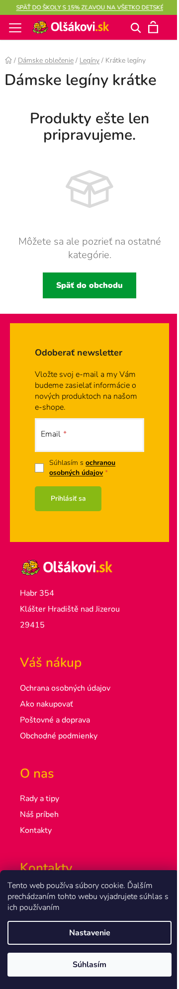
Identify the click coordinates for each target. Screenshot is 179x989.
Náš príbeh (39, 814)
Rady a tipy (39, 798)
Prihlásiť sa (68, 498)
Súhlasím (89, 964)
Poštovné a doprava (55, 720)
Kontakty (36, 830)
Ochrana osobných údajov (65, 688)
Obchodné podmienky (58, 735)
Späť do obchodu (89, 285)
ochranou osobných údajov (82, 467)
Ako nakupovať (46, 704)
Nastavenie (89, 932)
